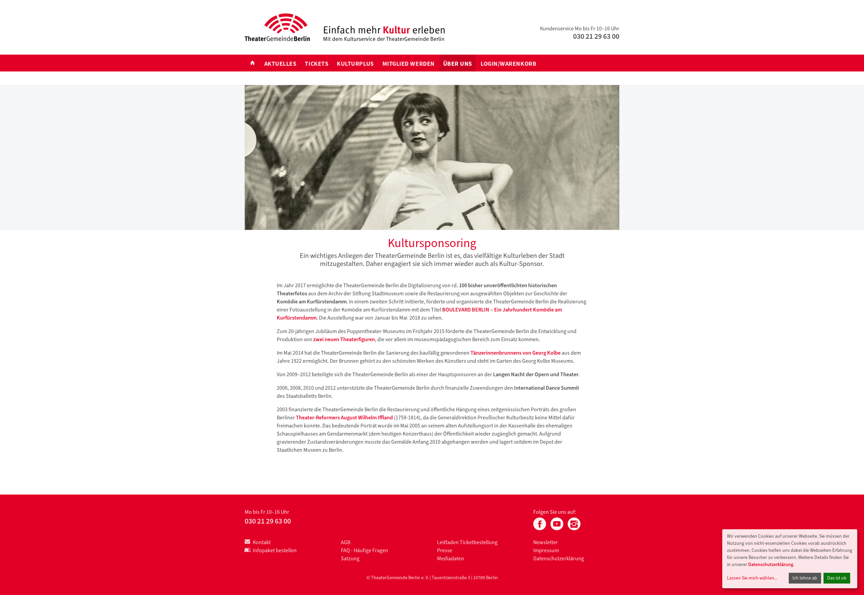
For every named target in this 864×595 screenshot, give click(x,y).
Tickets (316, 64)
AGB (345, 542)
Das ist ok (836, 578)
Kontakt (262, 542)
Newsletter (545, 542)
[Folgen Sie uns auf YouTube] (556, 523)
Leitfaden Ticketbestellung (467, 542)
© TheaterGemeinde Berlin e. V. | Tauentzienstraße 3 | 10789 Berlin (432, 577)
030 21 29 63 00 (596, 36)
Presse (444, 550)
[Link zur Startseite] (277, 26)
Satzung (350, 558)
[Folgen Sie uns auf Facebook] (539, 523)
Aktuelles (280, 64)
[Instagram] (574, 523)
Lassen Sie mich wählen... (752, 578)
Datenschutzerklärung (558, 558)
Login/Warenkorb (508, 64)
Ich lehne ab (804, 578)
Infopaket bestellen (275, 550)
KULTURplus (355, 64)
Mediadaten (450, 558)
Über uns (457, 64)
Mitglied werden (408, 64)
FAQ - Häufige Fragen (364, 550)
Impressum (546, 550)
